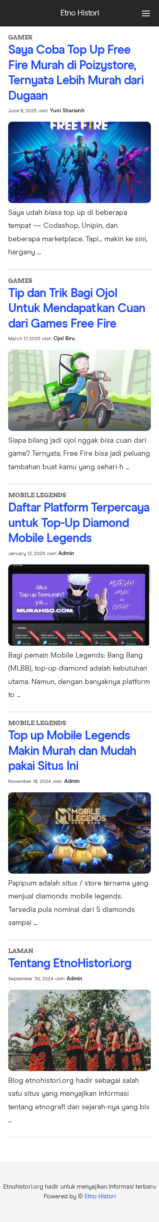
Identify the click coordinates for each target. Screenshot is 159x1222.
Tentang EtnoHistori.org (69, 963)
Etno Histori (100, 1197)
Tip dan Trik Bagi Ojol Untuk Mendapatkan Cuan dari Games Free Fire (76, 308)
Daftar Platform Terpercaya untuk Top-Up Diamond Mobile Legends (78, 523)
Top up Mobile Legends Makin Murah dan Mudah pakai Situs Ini (72, 751)
